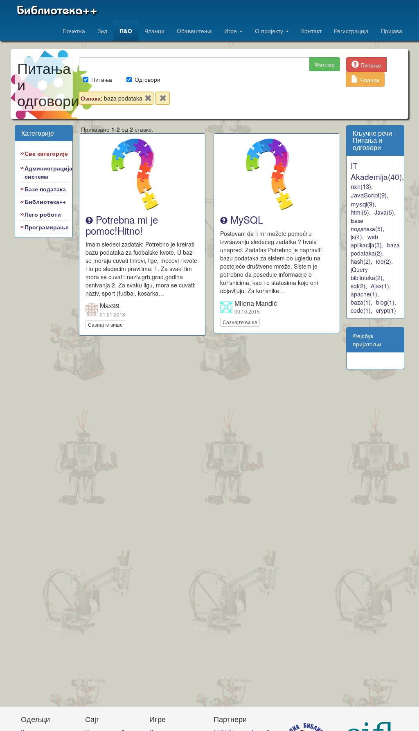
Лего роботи (43, 214)
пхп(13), (362, 186)
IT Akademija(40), (377, 171)
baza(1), (361, 302)
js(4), (357, 237)
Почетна (74, 31)
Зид (102, 31)
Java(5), (385, 212)
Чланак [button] (368, 80)
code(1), (361, 310)
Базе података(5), (367, 224)
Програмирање (47, 227)
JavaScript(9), (369, 195)
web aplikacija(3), (367, 241)
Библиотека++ (57, 10)
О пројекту (270, 31)
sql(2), (359, 286)
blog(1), (386, 302)
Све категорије (46, 153)
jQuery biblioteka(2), (367, 273)
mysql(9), (363, 204)
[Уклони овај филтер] (148, 100)
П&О (125, 31)
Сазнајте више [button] (105, 324)
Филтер (325, 64)
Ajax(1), (381, 286)
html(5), (361, 212)
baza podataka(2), (375, 249)
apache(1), (365, 294)
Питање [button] (370, 65)
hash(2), (361, 261)
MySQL (245, 219)
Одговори (147, 79)
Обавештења (194, 31)
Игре (231, 31)
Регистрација (351, 31)
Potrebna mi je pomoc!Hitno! (122, 224)
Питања (101, 79)
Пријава (391, 31)
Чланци (154, 31)
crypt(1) (386, 310)
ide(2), (384, 261)
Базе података (45, 189)
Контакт (311, 31)
